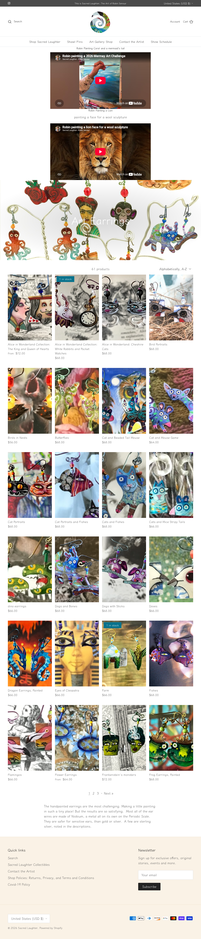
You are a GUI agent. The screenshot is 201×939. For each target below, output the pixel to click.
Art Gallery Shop (101, 41)
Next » (108, 793)
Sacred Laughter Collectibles (29, 864)
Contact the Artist (131, 41)
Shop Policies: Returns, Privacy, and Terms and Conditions (51, 877)
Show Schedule (161, 41)
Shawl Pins (75, 41)
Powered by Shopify (50, 928)
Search (13, 858)
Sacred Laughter (28, 928)
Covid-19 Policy (19, 884)
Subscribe (149, 886)
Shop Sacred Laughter (44, 41)
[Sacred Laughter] (100, 21)
